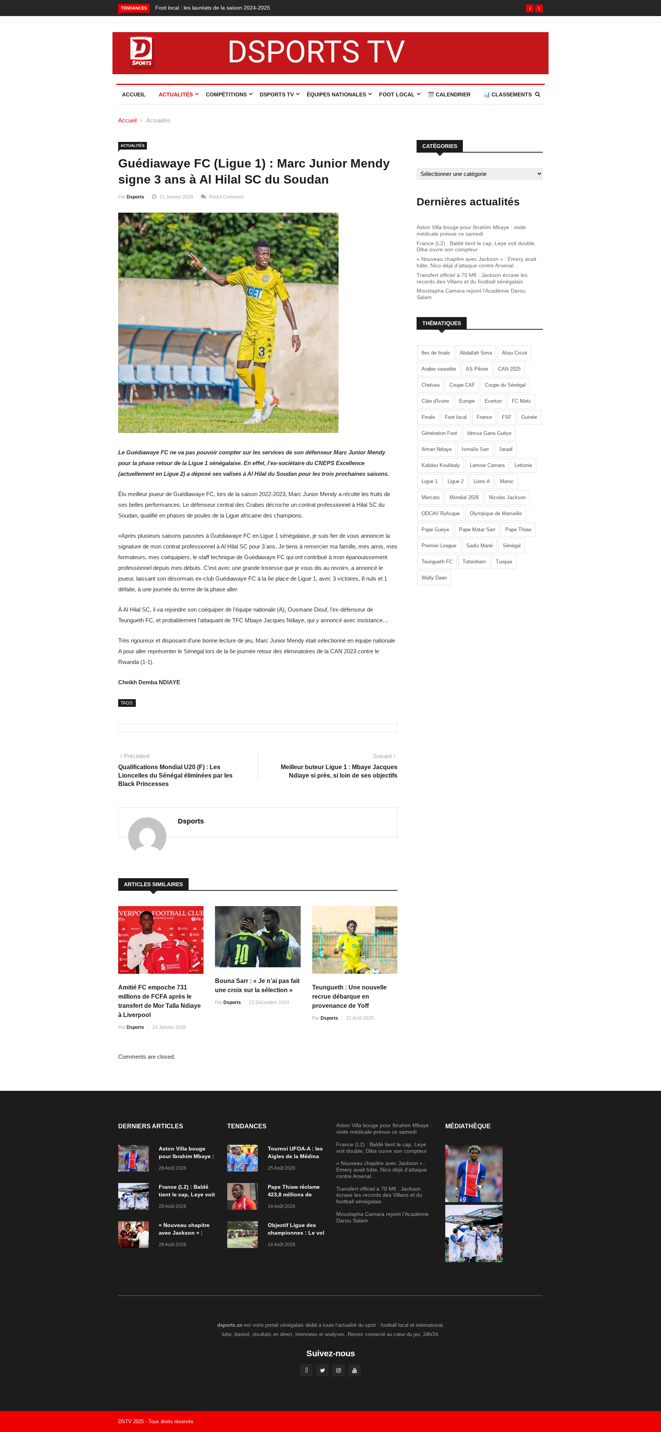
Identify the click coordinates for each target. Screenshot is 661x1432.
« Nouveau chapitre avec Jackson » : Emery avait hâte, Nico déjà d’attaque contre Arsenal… (476, 262)
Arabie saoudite (439, 369)
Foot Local (397, 94)
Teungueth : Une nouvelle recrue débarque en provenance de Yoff (349, 996)
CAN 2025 (509, 369)
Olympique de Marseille (496, 513)
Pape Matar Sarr (477, 529)
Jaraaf (506, 449)
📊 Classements (508, 94)
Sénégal (512, 545)
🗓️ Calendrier (449, 94)
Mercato (431, 497)
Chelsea (431, 385)
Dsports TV (277, 94)
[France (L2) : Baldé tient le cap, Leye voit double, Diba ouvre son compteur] (135, 1197)
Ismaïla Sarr (475, 449)
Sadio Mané (479, 545)
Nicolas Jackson (507, 497)
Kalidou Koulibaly (441, 465)
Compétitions (226, 94)
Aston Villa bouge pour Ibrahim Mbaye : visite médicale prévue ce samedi (471, 230)
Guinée (529, 417)
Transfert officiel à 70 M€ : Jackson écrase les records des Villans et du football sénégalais (472, 278)
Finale (428, 417)
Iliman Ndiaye (437, 449)
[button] (530, 8)
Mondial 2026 (464, 497)
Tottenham (474, 562)
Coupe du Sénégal (505, 385)
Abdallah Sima (476, 353)
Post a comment (226, 197)
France (484, 417)
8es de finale (436, 353)
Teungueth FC (437, 562)
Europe (467, 401)
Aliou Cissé (514, 353)
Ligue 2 (456, 481)
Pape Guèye (435, 529)
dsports (135, 197)
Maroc (507, 481)
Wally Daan (434, 578)
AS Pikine (477, 369)
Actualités (176, 94)
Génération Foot (439, 433)
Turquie (504, 562)
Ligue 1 (430, 481)
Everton (493, 401)
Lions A (482, 481)
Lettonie (523, 465)
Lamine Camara (487, 465)
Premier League (439, 545)
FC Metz (521, 401)
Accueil (134, 94)
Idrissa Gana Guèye (489, 433)
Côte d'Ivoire (435, 401)
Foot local (456, 417)
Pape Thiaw (518, 529)
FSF (506, 417)
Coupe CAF (462, 385)
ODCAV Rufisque (441, 513)
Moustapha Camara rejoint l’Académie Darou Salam (471, 294)
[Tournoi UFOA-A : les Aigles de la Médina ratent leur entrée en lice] (244, 1159)
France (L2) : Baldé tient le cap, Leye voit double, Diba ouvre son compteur (476, 246)
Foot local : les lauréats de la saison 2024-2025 (212, 8)
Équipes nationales (336, 94)
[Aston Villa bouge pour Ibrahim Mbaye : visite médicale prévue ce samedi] (135, 1159)
